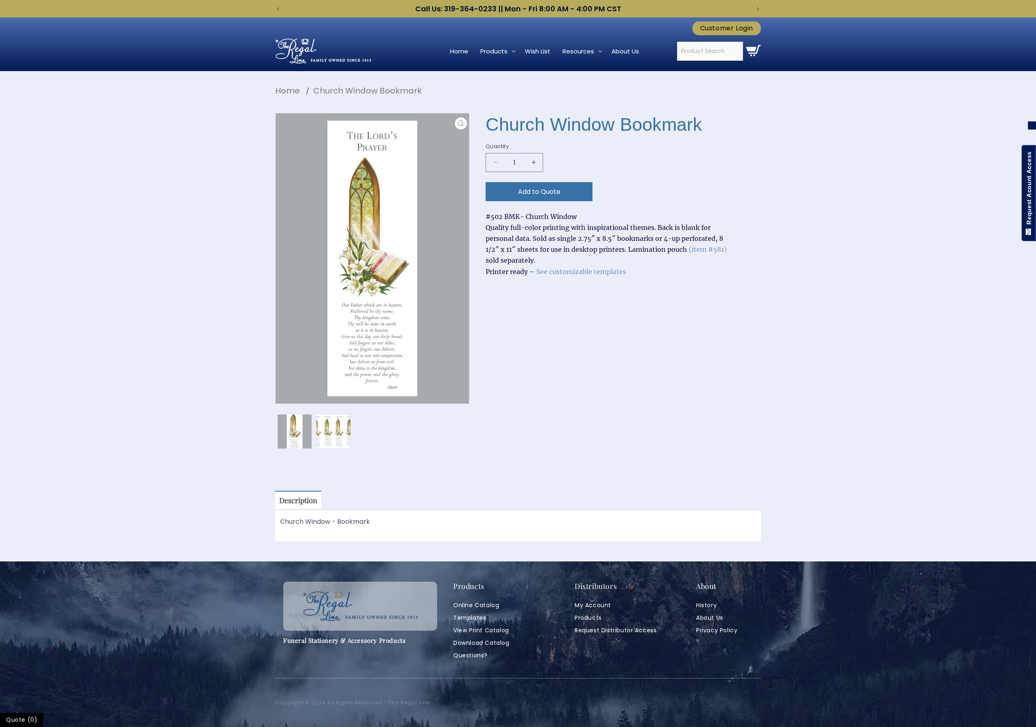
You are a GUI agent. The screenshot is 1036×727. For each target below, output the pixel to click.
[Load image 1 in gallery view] (294, 431)
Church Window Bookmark (367, 90)
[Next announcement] (758, 9)
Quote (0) (21, 720)
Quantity (497, 146)
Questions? (470, 655)
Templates (469, 618)
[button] (496, 51)
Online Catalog (476, 605)
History (706, 605)
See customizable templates (581, 272)
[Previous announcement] (278, 9)
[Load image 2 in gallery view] (333, 431)
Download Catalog (481, 643)
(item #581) (708, 249)
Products (588, 618)
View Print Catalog (481, 630)
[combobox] (710, 51)
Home (287, 90)
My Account (593, 605)
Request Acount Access (1028, 189)
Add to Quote (539, 191)
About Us (709, 618)
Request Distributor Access (616, 630)
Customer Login (726, 28)
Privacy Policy (716, 630)
